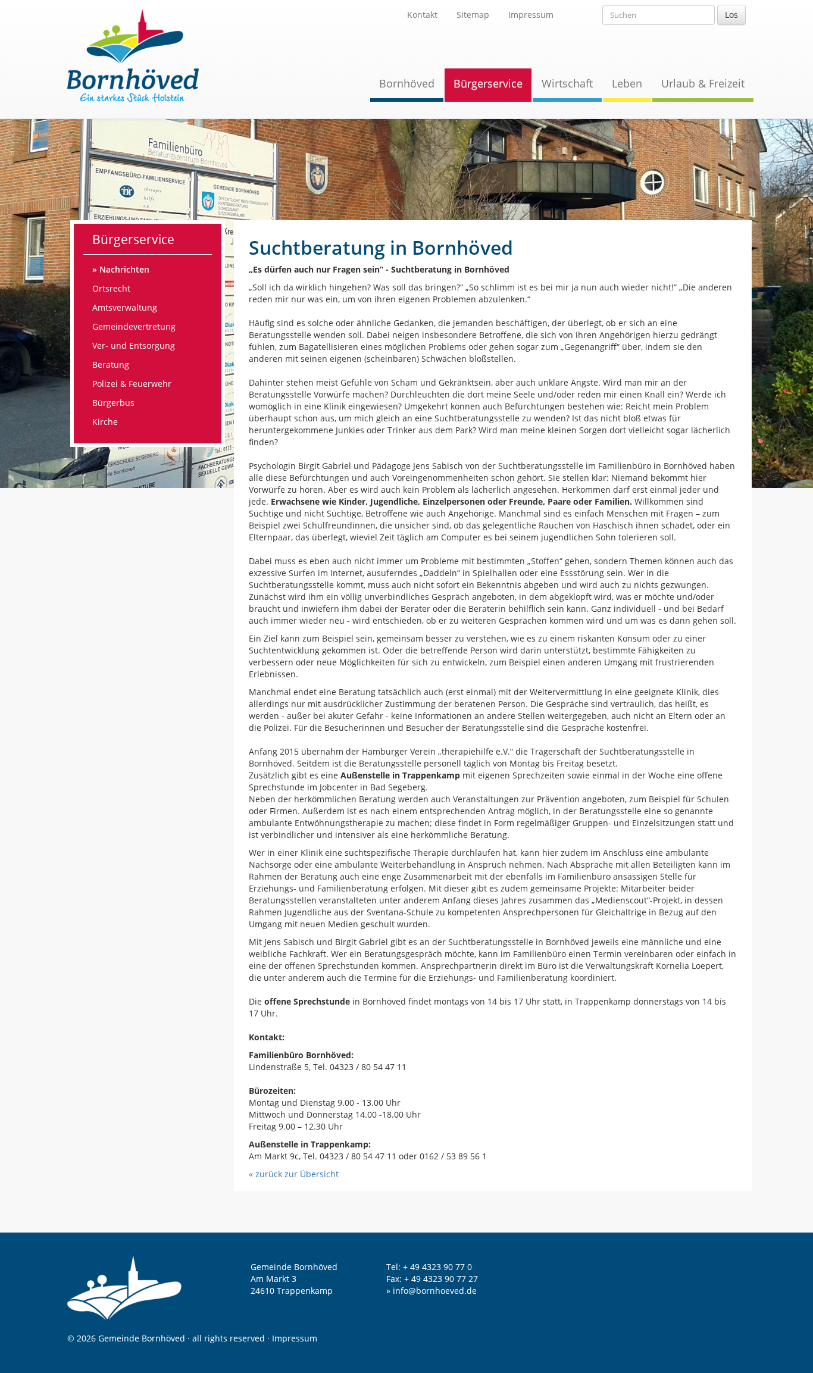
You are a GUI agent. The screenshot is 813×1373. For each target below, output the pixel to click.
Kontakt (422, 14)
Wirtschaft (567, 83)
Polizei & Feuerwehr (131, 383)
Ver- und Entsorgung (133, 345)
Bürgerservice (488, 83)
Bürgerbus (113, 402)
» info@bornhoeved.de (431, 1290)
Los (731, 14)
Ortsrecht (111, 288)
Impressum (531, 14)
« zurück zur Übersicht (294, 1174)
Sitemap (472, 14)
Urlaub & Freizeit (703, 83)
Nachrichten (124, 269)
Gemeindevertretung (134, 326)
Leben (627, 83)
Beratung (110, 364)
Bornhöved (406, 83)
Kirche (105, 421)
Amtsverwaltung (124, 307)
